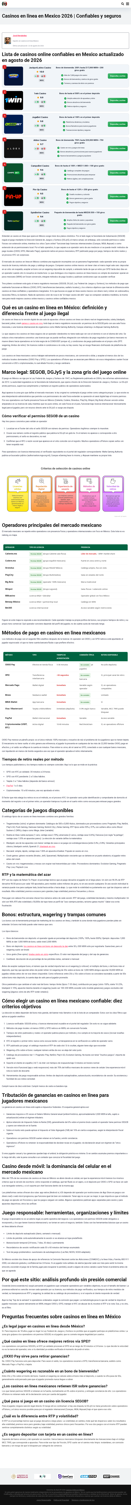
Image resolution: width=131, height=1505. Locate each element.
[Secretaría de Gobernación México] (19, 1476)
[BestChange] (111, 1476)
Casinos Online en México (75, 1490)
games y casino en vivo (32, 323)
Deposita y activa (117, 76)
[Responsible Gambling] (42, 1476)
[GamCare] (65, 1476)
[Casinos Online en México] (4, 3)
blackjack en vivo (47, 846)
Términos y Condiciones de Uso (83, 1500)
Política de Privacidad (61, 1500)
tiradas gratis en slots (38, 954)
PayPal (9, 786)
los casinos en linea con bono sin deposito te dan (46, 946)
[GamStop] (88, 1476)
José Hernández (20, 36)
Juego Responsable (43, 1500)
